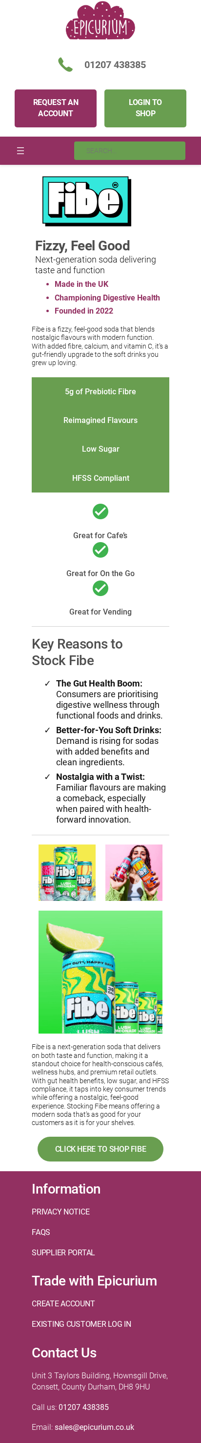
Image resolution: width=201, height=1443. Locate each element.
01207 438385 (84, 1407)
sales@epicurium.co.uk (94, 1427)
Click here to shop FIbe (100, 1149)
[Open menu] (20, 151)
